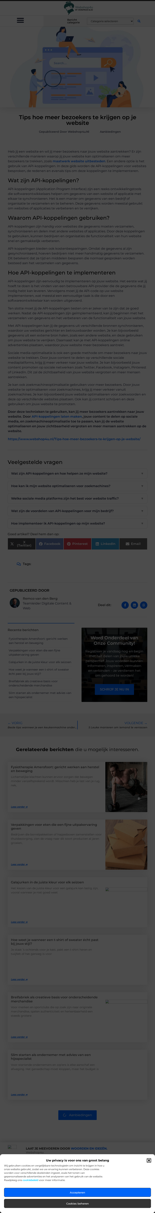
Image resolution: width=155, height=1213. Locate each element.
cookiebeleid (30, 1180)
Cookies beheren (77, 1203)
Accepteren (77, 1192)
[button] (149, 1160)
